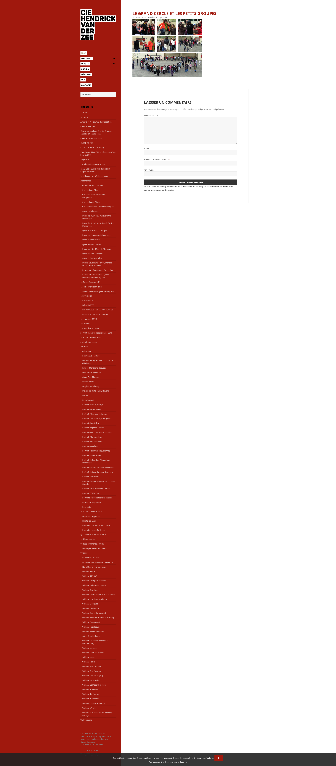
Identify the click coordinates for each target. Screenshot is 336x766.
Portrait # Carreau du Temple (94, 414)
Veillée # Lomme (89, 648)
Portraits (84, 346)
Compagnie (87, 58)
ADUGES (84, 117)
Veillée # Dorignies (90, 604)
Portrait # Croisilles (90, 423)
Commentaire (151, 115)
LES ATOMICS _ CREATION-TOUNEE (97, 309)
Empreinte (84, 159)
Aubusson (86, 351)
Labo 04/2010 (88, 300)
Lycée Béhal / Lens (90, 211)
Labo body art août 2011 (91, 287)
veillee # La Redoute (91, 636)
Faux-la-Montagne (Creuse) (94, 368)
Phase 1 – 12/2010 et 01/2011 (95, 314)
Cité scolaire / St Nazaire (92, 185)
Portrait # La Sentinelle (92, 441)
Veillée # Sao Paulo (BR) (92, 675)
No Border (85, 323)
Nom (147, 148)
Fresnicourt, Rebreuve (91, 372)
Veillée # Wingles (89, 708)
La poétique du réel (90, 557)
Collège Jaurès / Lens (91, 202)
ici (186, 762)
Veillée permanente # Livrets (94, 548)
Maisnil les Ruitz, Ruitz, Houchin (95, 391)
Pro (83, 79)
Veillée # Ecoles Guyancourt (94, 613)
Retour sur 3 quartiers (91, 502)
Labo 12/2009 (88, 305)
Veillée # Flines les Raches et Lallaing (98, 617)
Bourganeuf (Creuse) (91, 356)
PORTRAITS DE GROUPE (91, 511)
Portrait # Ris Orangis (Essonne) (96, 451)
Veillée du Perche (87, 539)
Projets (85, 63)
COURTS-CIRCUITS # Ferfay (92, 147)
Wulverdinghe (86, 720)
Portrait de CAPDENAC (90, 328)
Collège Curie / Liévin (91, 190)
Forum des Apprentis (91, 516)
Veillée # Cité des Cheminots (94, 599)
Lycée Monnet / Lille (91, 239)
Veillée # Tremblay (90, 689)
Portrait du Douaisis (90, 476)
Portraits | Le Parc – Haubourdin (96, 525)
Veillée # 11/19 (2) (90, 576)
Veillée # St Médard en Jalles (94, 685)
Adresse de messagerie (157, 159)
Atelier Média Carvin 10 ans (94, 164)
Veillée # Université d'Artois (93, 703)
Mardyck (86, 395)
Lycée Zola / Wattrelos (92, 258)
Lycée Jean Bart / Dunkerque (94, 230)
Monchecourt (88, 400)
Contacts (86, 85)
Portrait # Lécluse (90, 446)
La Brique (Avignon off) (90, 282)
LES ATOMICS (86, 296)
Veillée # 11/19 (88, 571)
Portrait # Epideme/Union (93, 427)
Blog (83, 53)
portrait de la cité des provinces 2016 (96, 333)
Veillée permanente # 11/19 (92, 544)
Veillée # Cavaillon (90, 590)
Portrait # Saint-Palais (91, 455)
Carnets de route (87, 126)
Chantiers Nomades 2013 (91, 138)
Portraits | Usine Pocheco (93, 530)
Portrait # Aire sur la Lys (92, 404)
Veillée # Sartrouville (90, 680)
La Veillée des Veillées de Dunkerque (97, 562)
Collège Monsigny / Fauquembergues (98, 206)
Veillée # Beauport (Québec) (94, 580)
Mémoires (86, 74)
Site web (149, 170)
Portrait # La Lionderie (92, 437)
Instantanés (85, 180)
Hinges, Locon (88, 381)
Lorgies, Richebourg (90, 386)
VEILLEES (84, 553)
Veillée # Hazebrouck (91, 627)
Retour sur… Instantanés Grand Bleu (97, 270)
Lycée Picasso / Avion (91, 244)
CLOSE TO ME (86, 143)
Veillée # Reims (88, 657)
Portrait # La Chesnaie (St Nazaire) (97, 432)
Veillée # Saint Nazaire (91, 666)
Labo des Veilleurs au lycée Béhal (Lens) (97, 291)
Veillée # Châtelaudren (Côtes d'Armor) (98, 594)
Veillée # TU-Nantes (90, 694)
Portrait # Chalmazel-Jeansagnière (97, 418)
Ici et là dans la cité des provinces (94, 176)
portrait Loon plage (88, 342)
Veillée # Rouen (88, 662)
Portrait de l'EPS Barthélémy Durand (98, 467)
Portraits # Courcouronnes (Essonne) (98, 497)
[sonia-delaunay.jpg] (190, 48)
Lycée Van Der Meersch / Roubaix (96, 249)
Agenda (85, 69)
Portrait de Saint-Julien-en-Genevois (97, 472)
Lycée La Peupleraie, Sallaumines (96, 235)
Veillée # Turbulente (90, 698)
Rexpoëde (86, 507)
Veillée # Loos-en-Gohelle (93, 652)
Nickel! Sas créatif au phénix (94, 567)
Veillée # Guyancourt (91, 622)
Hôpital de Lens (89, 521)
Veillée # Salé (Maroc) (91, 671)
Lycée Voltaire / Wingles (92, 253)
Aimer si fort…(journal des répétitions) (96, 122)
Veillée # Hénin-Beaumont (93, 631)
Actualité (84, 112)
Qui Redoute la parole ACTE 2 (93, 534)
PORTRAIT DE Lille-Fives (90, 337)
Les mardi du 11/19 (88, 319)
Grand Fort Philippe (90, 377)
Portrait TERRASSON (91, 493)
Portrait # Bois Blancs (91, 409)
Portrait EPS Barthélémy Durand (96, 488)
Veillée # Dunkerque (90, 608)
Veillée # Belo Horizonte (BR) (94, 585)
